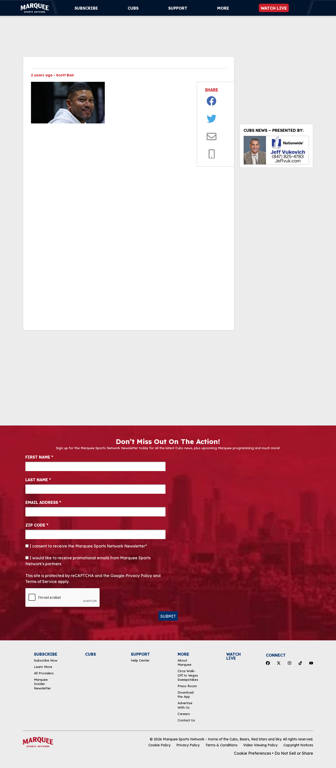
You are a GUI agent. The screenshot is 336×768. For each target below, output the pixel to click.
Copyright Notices (298, 745)
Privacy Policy (187, 745)
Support (177, 8)
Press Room (187, 686)
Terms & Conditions (221, 745)
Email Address (43, 502)
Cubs (133, 8)
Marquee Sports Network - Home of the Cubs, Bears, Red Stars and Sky (222, 739)
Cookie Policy (159, 745)
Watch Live (274, 8)
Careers (184, 714)
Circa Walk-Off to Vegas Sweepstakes (188, 675)
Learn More (43, 667)
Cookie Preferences (252, 753)
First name (39, 457)
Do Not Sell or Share (294, 753)
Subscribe (86, 8)
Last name (38, 479)
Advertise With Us (185, 705)
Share (211, 90)
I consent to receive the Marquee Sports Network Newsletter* (88, 546)
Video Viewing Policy (260, 745)
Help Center (140, 660)
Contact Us (186, 720)
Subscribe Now (45, 660)
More (223, 8)
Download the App (186, 694)
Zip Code (36, 525)
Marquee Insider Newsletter (42, 684)
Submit (168, 616)
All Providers (44, 673)
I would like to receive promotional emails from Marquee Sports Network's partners (88, 560)
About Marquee (184, 662)
